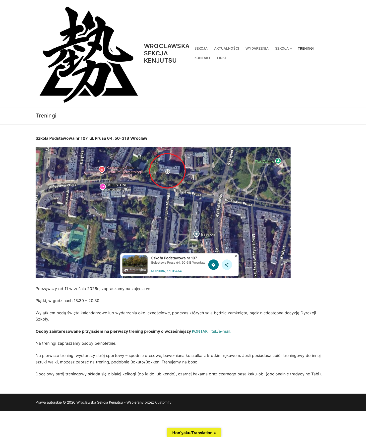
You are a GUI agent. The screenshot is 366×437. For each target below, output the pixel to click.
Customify (163, 402)
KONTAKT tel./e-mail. (211, 331)
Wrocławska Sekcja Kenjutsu (167, 53)
